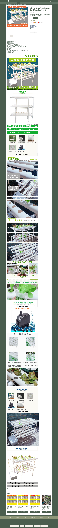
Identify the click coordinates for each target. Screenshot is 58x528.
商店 (8, 4)
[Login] (47, 1)
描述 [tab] (8, 35)
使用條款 (10, 517)
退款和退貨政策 (33, 517)
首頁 (6, 4)
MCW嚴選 (32, 27)
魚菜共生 (36, 26)
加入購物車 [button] (11, 511)
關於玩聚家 (41, 517)
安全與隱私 (17, 517)
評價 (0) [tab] (11, 35)
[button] (27, 6)
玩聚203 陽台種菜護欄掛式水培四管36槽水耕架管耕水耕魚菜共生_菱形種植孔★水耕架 (46, 507)
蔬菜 (33, 26)
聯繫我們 (25, 517)
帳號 (48, 517)
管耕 (32, 26)
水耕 (31, 26)
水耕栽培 (31, 6)
